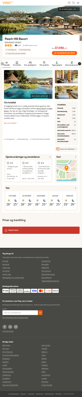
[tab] (6, 64)
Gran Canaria (46, 345)
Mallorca (44, 352)
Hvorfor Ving (6, 274)
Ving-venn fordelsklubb (10, 385)
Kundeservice (46, 261)
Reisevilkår (45, 264)
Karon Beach (41, 108)
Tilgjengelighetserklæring (50, 281)
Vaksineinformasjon (48, 274)
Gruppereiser (6, 382)
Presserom (6, 271)
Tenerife (44, 349)
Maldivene (45, 368)
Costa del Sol (46, 375)
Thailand (45, 365)
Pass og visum (46, 271)
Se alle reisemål (47, 385)
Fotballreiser (6, 375)
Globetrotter (58, 394)
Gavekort (5, 362)
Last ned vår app (7, 331)
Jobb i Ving (6, 268)
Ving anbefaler (7, 368)
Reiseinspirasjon (8, 372)
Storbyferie (6, 378)
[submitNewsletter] (40, 312)
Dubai (44, 372)
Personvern (23, 394)
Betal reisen (6, 345)
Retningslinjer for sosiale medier (13, 278)
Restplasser (6, 359)
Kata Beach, (10, 42)
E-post (4, 309)
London (44, 378)
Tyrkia (44, 355)
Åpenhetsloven (47, 278)
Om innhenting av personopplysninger (15, 318)
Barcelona (45, 382)
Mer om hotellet (10, 123)
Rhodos (44, 359)
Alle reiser (5, 349)
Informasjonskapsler (13, 394)
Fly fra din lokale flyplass (10, 355)
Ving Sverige (31, 394)
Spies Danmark (39, 394)
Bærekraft (5, 264)
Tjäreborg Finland (49, 394)
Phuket (18, 42)
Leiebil (4, 365)
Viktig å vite (45, 268)
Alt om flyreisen (7, 352)
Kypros (44, 362)
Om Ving (5, 261)
